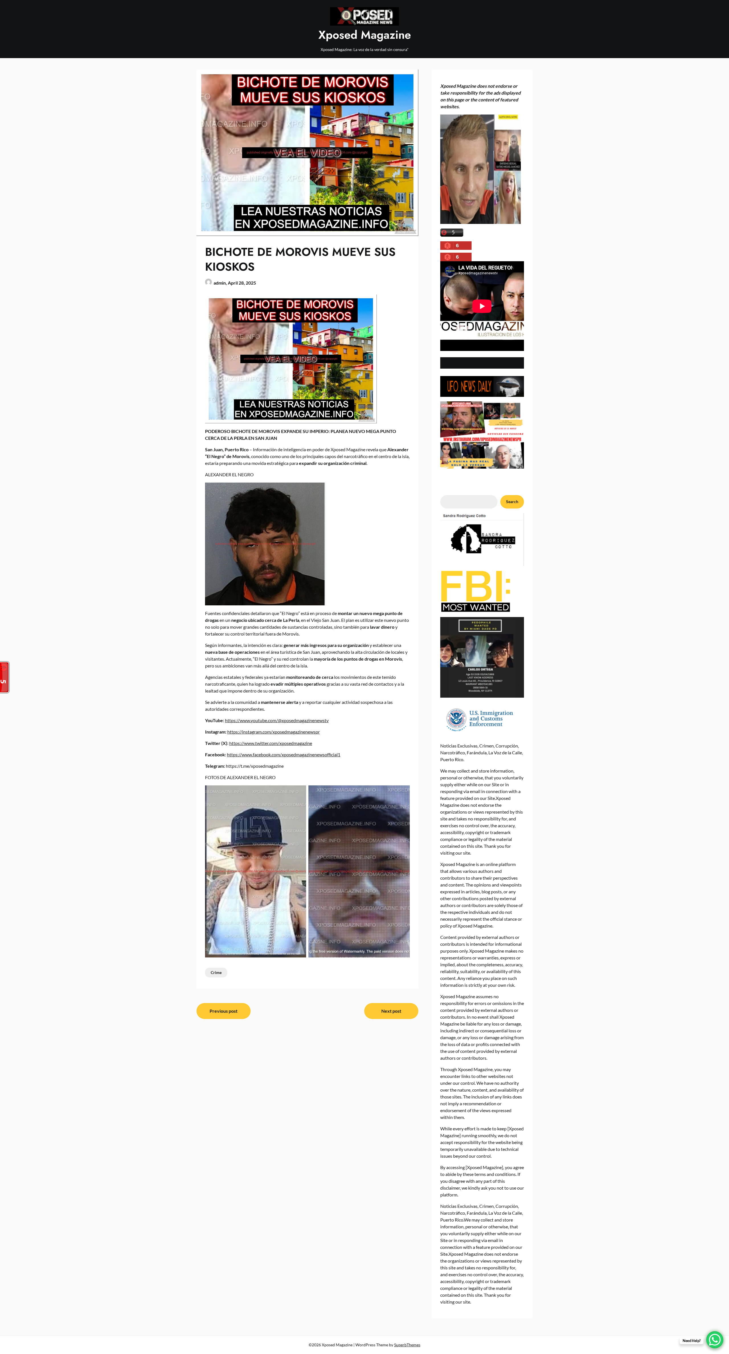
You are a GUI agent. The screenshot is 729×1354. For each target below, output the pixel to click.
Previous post (223, 1011)
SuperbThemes (407, 1344)
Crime (216, 972)
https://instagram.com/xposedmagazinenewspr (273, 731)
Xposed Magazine (364, 34)
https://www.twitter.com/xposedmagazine (270, 743)
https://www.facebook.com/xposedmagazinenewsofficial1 (283, 754)
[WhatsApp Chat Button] (714, 1339)
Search (512, 501)
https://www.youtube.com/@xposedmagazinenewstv (277, 720)
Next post (391, 1011)
